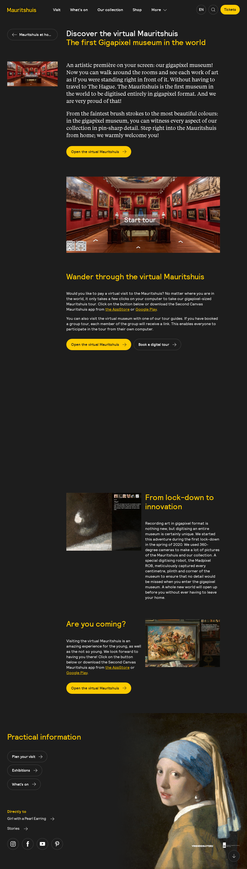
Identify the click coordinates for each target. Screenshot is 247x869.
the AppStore (117, 309)
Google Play (146, 309)
